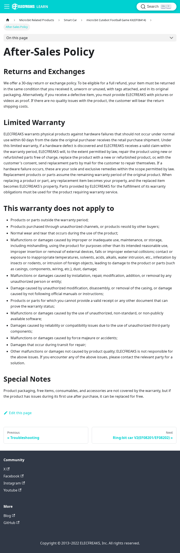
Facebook (12, 476)
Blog (7, 515)
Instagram (12, 483)
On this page (17, 37)
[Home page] (8, 20)
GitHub (9, 522)
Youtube (10, 490)
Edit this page (20, 412)
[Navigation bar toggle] (7, 6)
